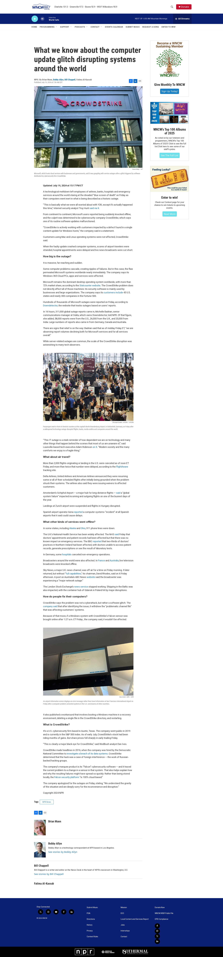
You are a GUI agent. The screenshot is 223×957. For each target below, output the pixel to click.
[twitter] (157, 936)
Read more (170, 213)
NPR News (46, 802)
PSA (88, 913)
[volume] (42, 19)
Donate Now (160, 907)
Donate (185, 6)
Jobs (123, 925)
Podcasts (80, 27)
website (91, 577)
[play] (35, 18)
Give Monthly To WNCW (169, 85)
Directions (91, 919)
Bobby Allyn (58, 79)
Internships (125, 931)
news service (81, 586)
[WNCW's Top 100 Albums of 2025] (169, 113)
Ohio (83, 528)
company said (50, 606)
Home (34, 27)
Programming (47, 27)
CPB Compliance (161, 919)
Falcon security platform (66, 777)
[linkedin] (157, 941)
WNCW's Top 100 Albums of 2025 (169, 131)
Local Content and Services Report (135, 919)
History (89, 925)
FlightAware (122, 466)
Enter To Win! (169, 27)
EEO (122, 913)
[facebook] (157, 926)
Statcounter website (89, 285)
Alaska (72, 528)
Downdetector (50, 305)
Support (64, 27)
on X (95, 447)
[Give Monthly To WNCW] (169, 60)
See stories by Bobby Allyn (62, 851)
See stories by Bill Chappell (49, 874)
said (118, 492)
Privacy (90, 931)
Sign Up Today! (169, 91)
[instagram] (157, 931)
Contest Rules (92, 937)
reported (78, 512)
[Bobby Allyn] (40, 849)
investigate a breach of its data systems (87, 753)
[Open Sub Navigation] (56, 27)
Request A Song (150, 27)
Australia (114, 560)
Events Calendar (114, 27)
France (101, 560)
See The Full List (169, 155)
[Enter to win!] (169, 179)
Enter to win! (169, 197)
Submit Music (133, 27)
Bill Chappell (70, 79)
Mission (124, 907)
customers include (113, 292)
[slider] (46, 18)
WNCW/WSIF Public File (164, 913)
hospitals (66, 554)
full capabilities (73, 573)
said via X (94, 208)
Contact (95, 27)
